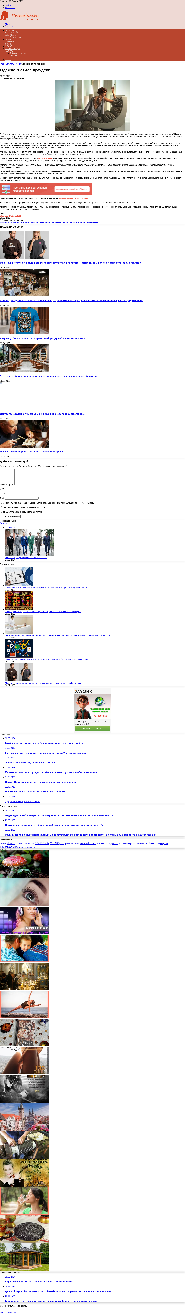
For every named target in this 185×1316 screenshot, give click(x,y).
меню (138, 844)
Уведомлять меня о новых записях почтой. (23, 512)
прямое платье (45, 158)
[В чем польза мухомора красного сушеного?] (24, 877)
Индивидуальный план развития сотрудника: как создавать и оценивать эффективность (46, 588)
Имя (2, 489)
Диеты (8, 44)
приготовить (23, 847)
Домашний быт (13, 33)
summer (77, 844)
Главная (4, 64)
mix (47, 843)
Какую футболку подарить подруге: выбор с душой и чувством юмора (43, 338)
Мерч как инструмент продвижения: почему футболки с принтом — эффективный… (44, 683)
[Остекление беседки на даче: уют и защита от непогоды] (24, 1270)
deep (18, 844)
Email (3, 493)
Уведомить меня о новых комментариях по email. (26, 507)
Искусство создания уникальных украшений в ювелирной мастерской (42, 414)
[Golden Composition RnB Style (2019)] (24, 1102)
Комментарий (7, 484)
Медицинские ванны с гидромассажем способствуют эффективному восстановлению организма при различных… (58, 635)
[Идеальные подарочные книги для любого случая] (24, 1046)
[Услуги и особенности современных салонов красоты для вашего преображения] (24, 371)
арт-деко (4, 216)
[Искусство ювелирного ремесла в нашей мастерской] (24, 447)
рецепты (31, 847)
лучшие (132, 844)
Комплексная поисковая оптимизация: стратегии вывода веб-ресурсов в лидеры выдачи (46, 659)
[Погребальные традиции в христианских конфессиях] (24, 990)
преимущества (9, 846)
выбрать (105, 843)
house (40, 843)
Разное (9, 51)
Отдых (8, 39)
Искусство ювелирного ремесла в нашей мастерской (32, 451)
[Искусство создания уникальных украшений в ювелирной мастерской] (24, 409)
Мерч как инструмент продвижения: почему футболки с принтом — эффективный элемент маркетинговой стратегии (70, 262)
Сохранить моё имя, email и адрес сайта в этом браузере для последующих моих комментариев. (48, 503)
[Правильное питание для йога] (24, 1018)
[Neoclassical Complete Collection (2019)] (24, 1186)
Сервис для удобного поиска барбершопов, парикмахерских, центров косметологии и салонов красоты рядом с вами (71, 300)
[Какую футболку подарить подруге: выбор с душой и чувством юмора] (24, 333)
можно (142, 843)
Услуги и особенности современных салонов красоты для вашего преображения (49, 376)
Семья (8, 46)
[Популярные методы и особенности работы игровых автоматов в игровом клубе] (19, 609)
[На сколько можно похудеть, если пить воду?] (24, 1214)
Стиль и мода (12, 49)
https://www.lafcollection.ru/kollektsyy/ (75, 198)
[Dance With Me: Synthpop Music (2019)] (24, 933)
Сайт (2, 498)
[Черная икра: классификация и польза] (24, 1242)
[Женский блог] (19, 20)
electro (23, 843)
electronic (30, 844)
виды (98, 844)
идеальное (124, 843)
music (54, 843)
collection (3, 844)
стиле (18, 216)
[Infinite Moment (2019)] (24, 1074)
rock (71, 843)
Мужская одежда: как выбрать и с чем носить (26, 558)
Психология (15, 37)
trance (92, 843)
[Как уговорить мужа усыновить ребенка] (24, 961)
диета (114, 843)
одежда (12, 216)
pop (67, 843)
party (62, 843)
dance (11, 843)
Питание (10, 42)
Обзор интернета (18, 53)
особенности (152, 843)
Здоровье (10, 35)
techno (84, 843)
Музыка (13, 55)
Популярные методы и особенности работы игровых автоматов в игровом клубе (43, 611)
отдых (164, 843)
